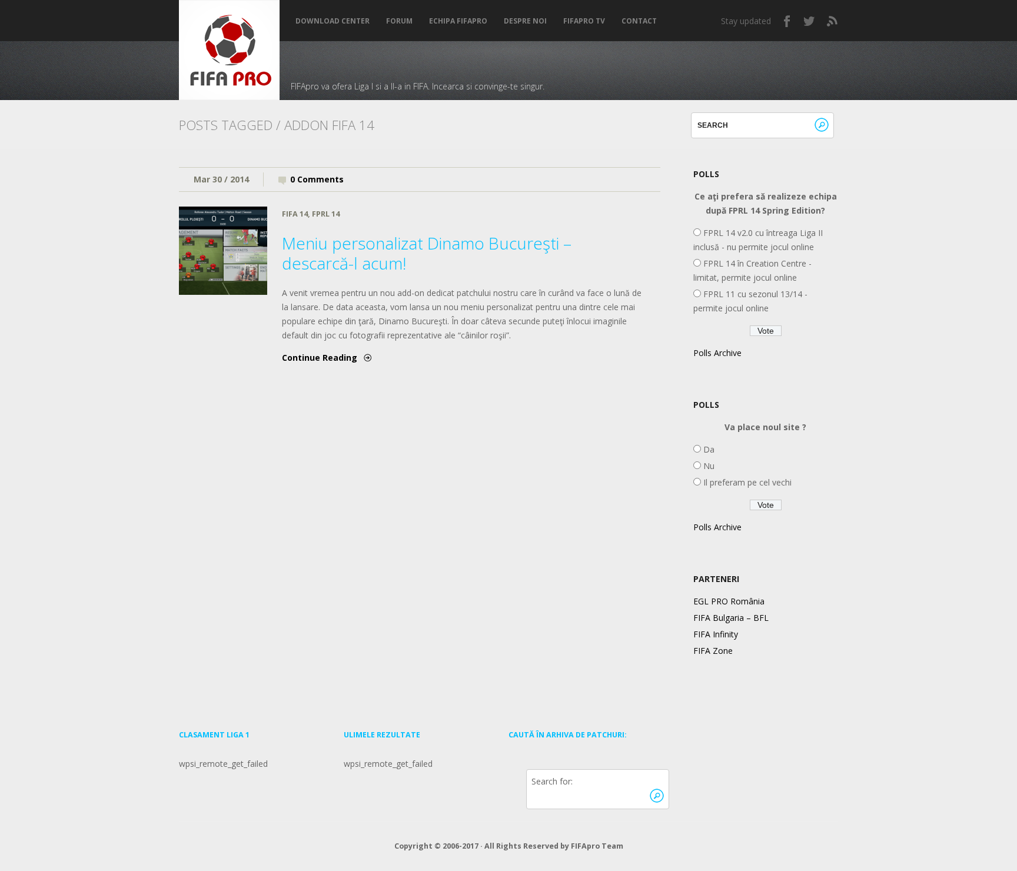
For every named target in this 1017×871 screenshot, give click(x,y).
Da (707, 449)
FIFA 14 (295, 214)
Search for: (552, 781)
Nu (707, 465)
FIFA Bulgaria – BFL (731, 617)
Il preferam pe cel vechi (746, 482)
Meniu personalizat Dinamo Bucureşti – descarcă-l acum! (426, 253)
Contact (639, 21)
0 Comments (317, 179)
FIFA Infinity (715, 634)
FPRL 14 (326, 214)
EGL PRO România (729, 601)
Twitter (810, 21)
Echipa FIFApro (458, 21)
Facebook (787, 21)
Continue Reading (319, 357)
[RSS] (832, 21)
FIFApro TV (584, 21)
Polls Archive (717, 352)
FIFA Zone (713, 650)
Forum (399, 21)
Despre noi (525, 21)
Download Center (332, 21)
